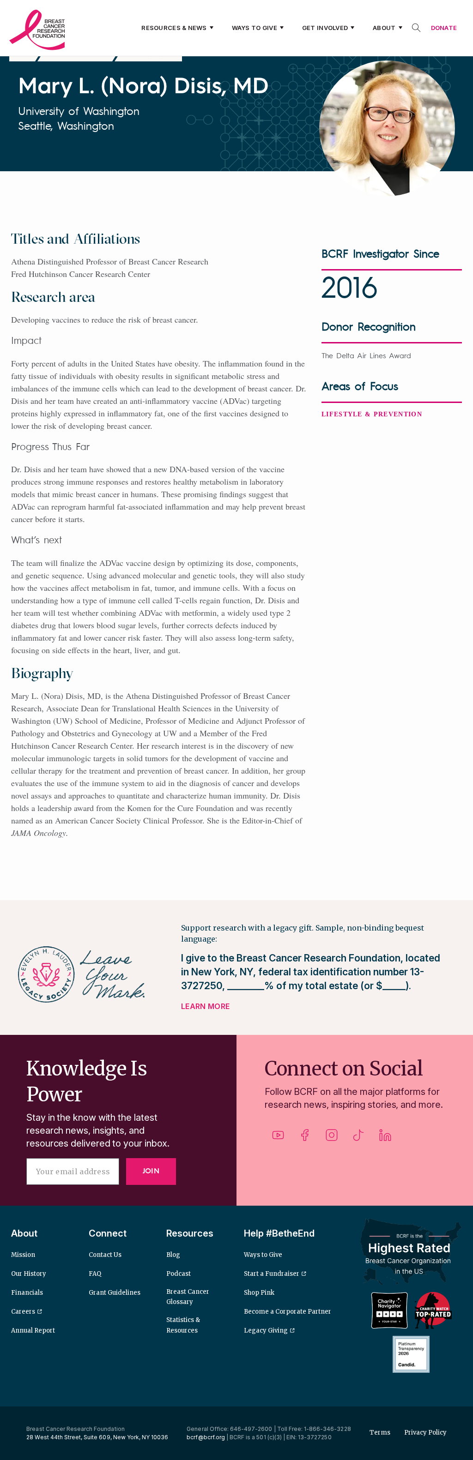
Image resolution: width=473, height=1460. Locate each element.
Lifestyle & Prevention (371, 414)
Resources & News (173, 27)
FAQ (95, 1274)
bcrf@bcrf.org (206, 1437)
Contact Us (105, 1255)
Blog (173, 1255)
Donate (444, 27)
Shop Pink (259, 1293)
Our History (28, 1274)
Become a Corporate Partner (287, 1312)
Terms (380, 1432)
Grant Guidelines (114, 1293)
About (384, 27)
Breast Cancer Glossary (187, 1297)
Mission (23, 1255)
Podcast (178, 1274)
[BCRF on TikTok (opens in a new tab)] (358, 1138)
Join (151, 1171)
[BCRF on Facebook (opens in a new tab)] (304, 1138)
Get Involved (325, 27)
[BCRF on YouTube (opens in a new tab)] (278, 1138)
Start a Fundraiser (271, 1274)
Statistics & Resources (183, 1325)
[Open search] (416, 27)
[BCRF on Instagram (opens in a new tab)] (331, 1138)
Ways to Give (254, 27)
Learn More (205, 1006)
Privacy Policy (425, 1432)
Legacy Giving (266, 1330)
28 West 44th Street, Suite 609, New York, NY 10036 (97, 1437)
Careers (23, 1312)
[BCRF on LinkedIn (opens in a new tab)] (385, 1138)
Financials (27, 1293)
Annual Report (33, 1330)
